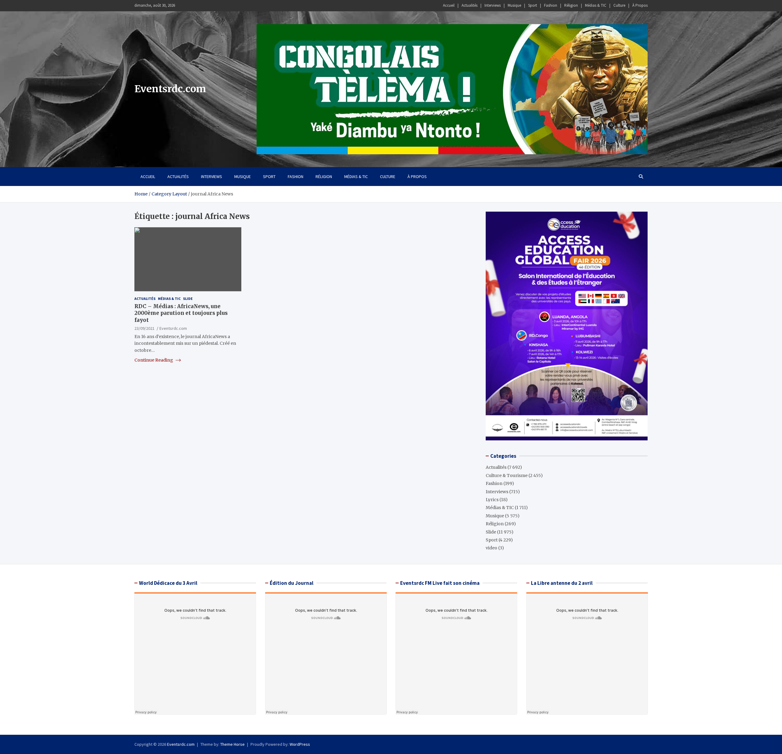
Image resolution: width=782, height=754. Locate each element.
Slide (188, 298)
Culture (619, 5)
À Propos (640, 5)
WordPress (300, 744)
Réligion (571, 5)
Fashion (550, 5)
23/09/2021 (144, 328)
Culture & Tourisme (507, 475)
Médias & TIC (595, 5)
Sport (532, 5)
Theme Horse (232, 744)
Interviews (492, 5)
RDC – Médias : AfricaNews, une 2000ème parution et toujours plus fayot (181, 313)
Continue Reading (154, 360)
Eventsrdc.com (170, 89)
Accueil (449, 5)
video (491, 548)
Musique (514, 5)
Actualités (469, 5)
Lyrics (492, 499)
